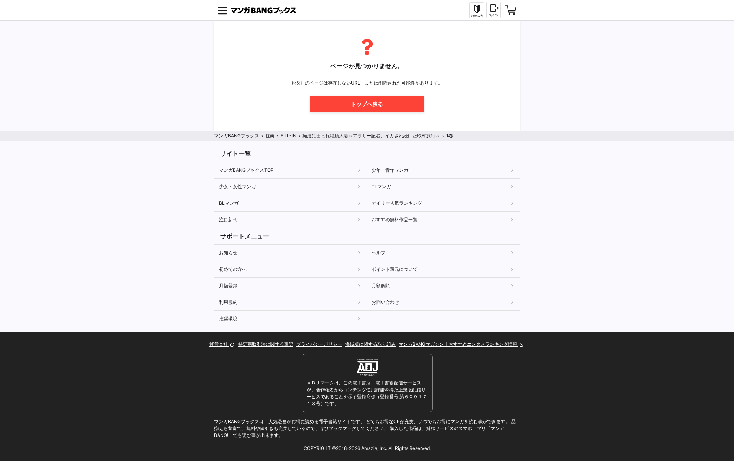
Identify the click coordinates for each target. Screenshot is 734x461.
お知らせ (228, 253)
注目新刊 (228, 219)
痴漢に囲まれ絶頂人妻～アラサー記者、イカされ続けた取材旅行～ (371, 135)
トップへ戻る (367, 104)
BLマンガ (229, 203)
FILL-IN (288, 135)
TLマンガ (381, 186)
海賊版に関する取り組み (370, 344)
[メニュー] (222, 10)
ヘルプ (378, 253)
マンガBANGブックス (236, 135)
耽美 (269, 135)
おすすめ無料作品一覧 (394, 219)
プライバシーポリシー (319, 344)
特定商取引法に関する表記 (265, 344)
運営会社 (219, 344)
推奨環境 (228, 318)
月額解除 (381, 285)
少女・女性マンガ (237, 186)
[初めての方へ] (476, 10)
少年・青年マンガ (390, 170)
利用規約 (228, 302)
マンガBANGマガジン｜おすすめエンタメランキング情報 (458, 344)
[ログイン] (493, 10)
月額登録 (228, 285)
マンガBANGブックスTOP (246, 170)
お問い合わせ (385, 302)
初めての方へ (233, 269)
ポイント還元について (394, 269)
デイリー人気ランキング (397, 203)
